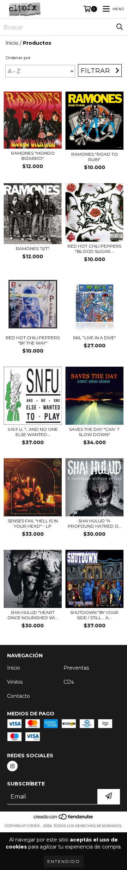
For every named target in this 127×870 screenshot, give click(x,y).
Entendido (63, 861)
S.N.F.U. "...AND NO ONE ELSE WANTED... (33, 432)
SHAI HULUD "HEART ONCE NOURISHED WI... (32, 615)
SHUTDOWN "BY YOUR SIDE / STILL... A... (94, 615)
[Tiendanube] (64, 818)
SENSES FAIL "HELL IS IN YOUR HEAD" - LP (33, 523)
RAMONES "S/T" (32, 248)
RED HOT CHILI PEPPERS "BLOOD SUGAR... (94, 248)
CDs (69, 682)
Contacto (18, 696)
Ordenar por (18, 57)
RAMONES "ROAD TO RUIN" (94, 156)
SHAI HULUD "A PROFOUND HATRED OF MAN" (94, 523)
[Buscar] (119, 27)
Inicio (11, 43)
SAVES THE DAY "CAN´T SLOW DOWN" (94, 432)
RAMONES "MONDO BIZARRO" (33, 155)
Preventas (76, 668)
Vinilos (15, 682)
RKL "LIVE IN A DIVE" (94, 337)
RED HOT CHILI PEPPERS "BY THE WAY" (33, 340)
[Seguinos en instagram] (12, 766)
